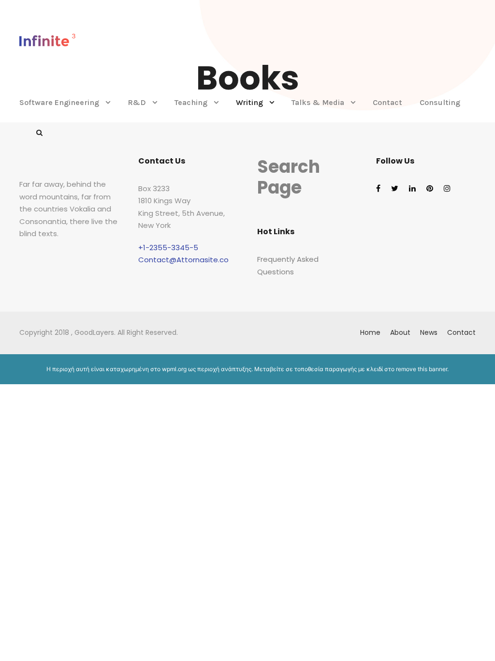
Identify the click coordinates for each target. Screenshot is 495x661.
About (400, 332)
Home (370, 332)
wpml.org (174, 369)
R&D (137, 102)
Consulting (440, 102)
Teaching (191, 102)
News (428, 332)
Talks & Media (317, 102)
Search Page (288, 177)
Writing (249, 102)
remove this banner (421, 369)
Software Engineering (59, 102)
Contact (387, 102)
